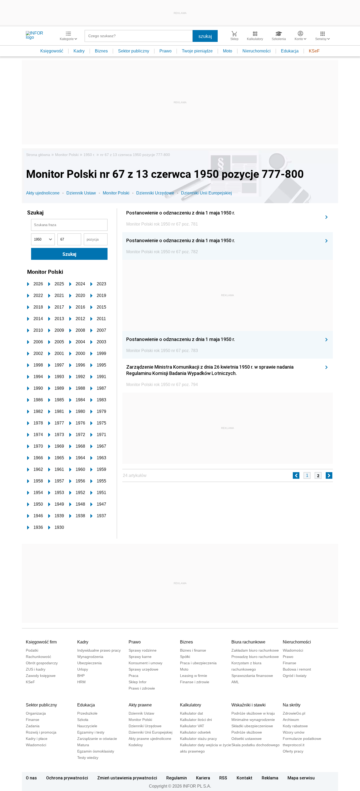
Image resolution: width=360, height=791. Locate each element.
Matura (83, 745)
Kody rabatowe (295, 726)
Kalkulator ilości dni (196, 719)
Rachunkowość (38, 657)
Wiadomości (293, 650)
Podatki (32, 650)
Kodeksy (136, 745)
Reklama (270, 777)
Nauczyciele (87, 726)
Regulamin (176, 777)
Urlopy (82, 669)
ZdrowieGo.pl (294, 713)
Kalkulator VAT (192, 726)
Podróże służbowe (246, 732)
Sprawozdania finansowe (252, 675)
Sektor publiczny (133, 51)
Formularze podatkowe (302, 738)
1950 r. (89, 155)
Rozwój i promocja (41, 732)
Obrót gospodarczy (42, 663)
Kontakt (244, 777)
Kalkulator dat (191, 713)
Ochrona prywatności (67, 777)
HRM (81, 682)
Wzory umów (293, 732)
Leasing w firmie (193, 675)
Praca (133, 675)
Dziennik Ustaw (81, 193)
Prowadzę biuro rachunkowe (255, 657)
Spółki (185, 657)
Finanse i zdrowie (194, 682)
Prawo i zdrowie (142, 688)
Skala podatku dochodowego (255, 745)
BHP (81, 675)
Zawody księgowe (41, 675)
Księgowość (51, 51)
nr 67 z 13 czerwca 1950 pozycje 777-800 (135, 155)
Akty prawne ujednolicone (150, 738)
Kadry (79, 51)
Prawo (165, 51)
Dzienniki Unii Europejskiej (206, 193)
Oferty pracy (293, 751)
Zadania (33, 726)
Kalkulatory (190, 705)
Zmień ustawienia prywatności (127, 777)
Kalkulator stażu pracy (198, 738)
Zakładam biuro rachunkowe (255, 650)
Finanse (289, 663)
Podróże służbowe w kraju (253, 713)
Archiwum (291, 719)
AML (235, 682)
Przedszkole (87, 713)
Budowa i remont (297, 669)
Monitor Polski (67, 155)
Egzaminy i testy (90, 732)
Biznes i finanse (193, 650)
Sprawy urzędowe (143, 669)
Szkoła (82, 719)
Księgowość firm (41, 642)
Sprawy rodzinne (143, 650)
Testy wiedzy (87, 757)
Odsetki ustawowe (246, 738)
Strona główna (38, 155)
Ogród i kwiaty (295, 675)
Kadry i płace (36, 738)
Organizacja (36, 713)
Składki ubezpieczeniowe (252, 726)
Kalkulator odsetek (195, 732)
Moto (227, 51)
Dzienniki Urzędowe (155, 193)
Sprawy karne (140, 657)
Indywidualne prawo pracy (99, 650)
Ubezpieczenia (89, 663)
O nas (31, 777)
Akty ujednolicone (43, 193)
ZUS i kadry (35, 669)
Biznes (101, 51)
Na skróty (291, 705)
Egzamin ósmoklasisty (95, 751)
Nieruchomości (256, 51)
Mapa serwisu (301, 777)
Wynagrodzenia (90, 657)
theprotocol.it (293, 745)
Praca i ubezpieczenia (198, 663)
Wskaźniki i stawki (248, 705)
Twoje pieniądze (197, 51)
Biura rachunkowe (248, 642)
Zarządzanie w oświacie (97, 738)
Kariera (203, 777)
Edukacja (290, 51)
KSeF (314, 51)
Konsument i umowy (145, 663)
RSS (223, 777)
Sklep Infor (138, 682)
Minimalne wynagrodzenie (253, 719)
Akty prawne (140, 705)
